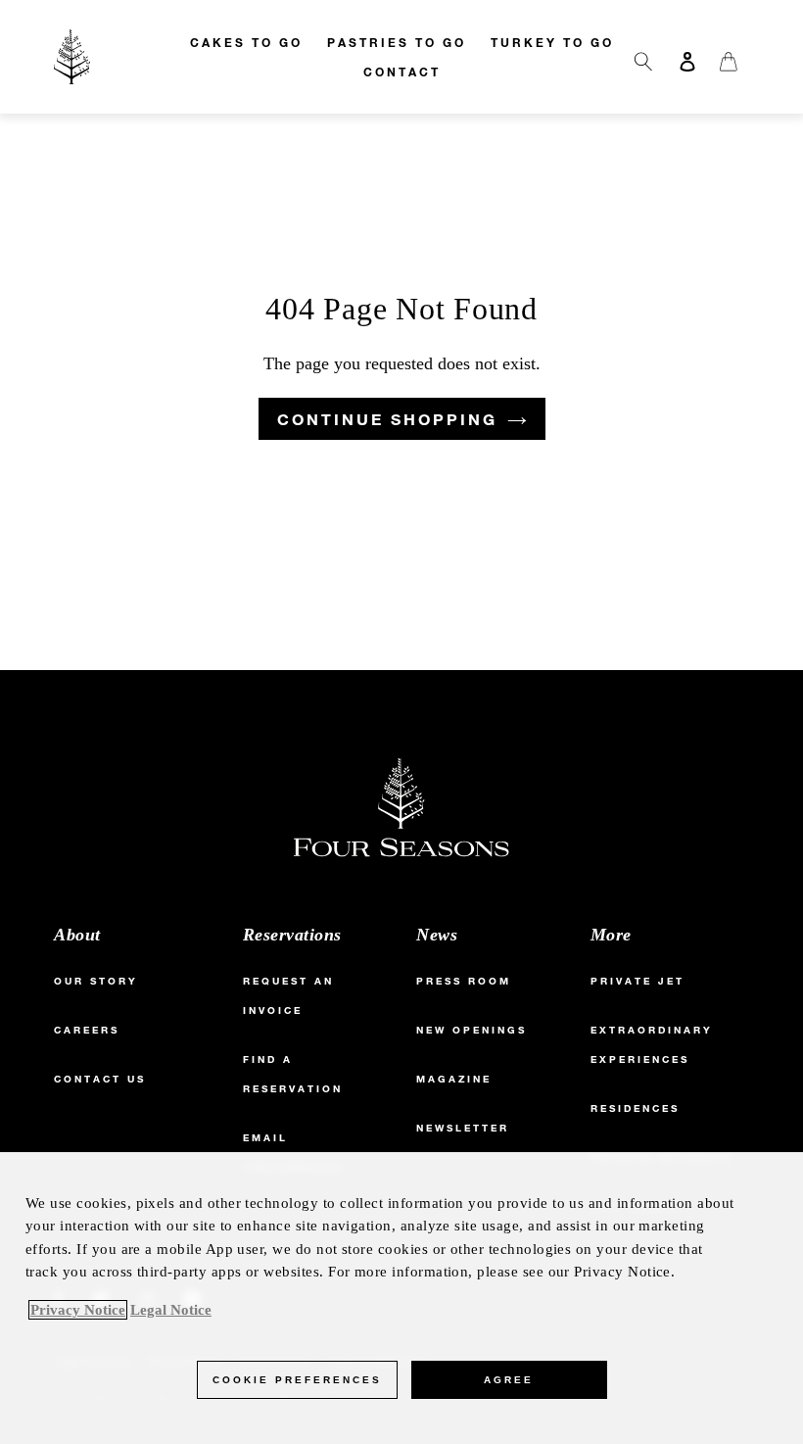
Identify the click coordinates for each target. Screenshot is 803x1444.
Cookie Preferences (297, 1379)
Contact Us (100, 1079)
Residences (635, 1108)
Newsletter (462, 1128)
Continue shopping (387, 418)
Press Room (463, 981)
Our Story (96, 981)
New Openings (471, 1030)
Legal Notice (171, 1310)
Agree (509, 1379)
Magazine (454, 1079)
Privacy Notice (77, 1310)
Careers (86, 1030)
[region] (401, 1298)
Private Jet (637, 981)
